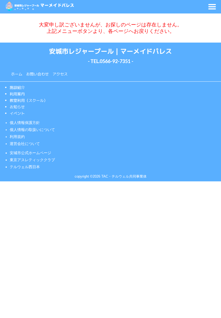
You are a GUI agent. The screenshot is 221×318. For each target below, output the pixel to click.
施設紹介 (17, 87)
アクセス (60, 74)
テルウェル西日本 (25, 167)
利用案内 (17, 93)
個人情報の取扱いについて (32, 129)
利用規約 (17, 136)
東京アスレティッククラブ (32, 160)
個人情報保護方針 (25, 122)
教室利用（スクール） (28, 100)
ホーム (16, 74)
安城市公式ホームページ (30, 153)
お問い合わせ (37, 74)
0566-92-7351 (115, 61)
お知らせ (17, 106)
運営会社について (25, 143)
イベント (17, 113)
